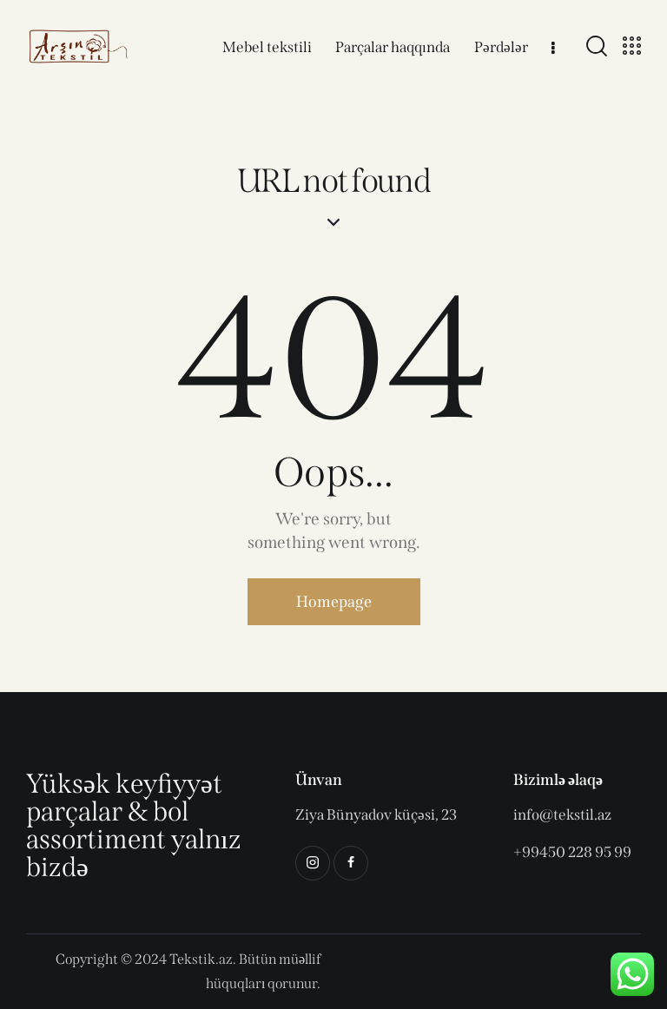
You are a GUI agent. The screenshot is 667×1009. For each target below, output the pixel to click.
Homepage (334, 601)
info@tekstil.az (562, 815)
